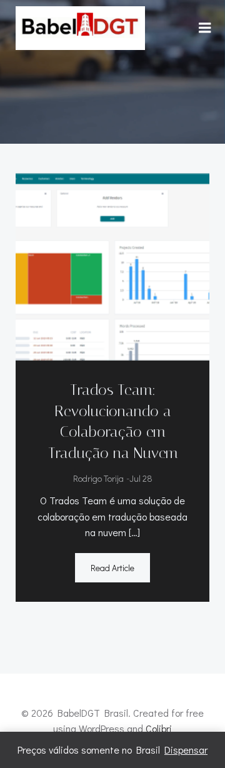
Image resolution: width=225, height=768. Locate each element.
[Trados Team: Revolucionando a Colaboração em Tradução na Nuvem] (112, 265)
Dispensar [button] (186, 749)
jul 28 (140, 478)
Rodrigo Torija (98, 478)
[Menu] (205, 28)
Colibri (159, 728)
